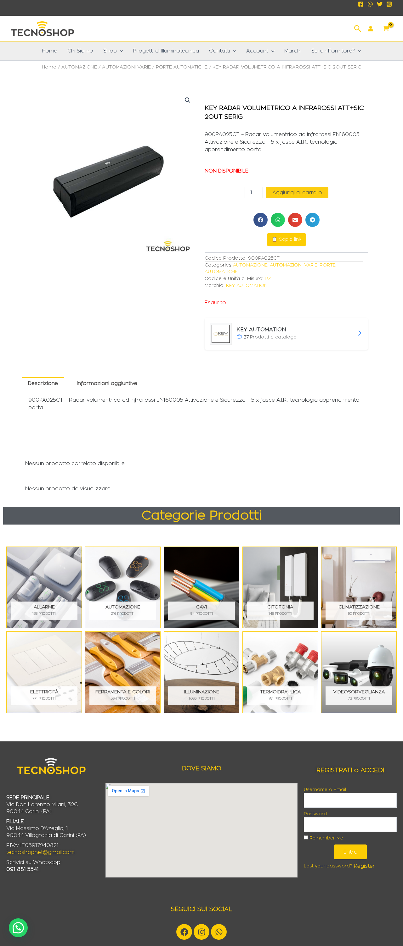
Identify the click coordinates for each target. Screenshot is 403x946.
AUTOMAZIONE (79, 67)
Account (257, 50)
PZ (268, 278)
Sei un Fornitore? (333, 50)
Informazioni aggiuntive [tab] (107, 383)
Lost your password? (328, 866)
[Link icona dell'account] (370, 28)
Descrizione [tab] (43, 383)
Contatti (219, 50)
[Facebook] (361, 4)
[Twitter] (380, 4)
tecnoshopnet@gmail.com (40, 852)
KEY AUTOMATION (247, 285)
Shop (110, 50)
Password (315, 814)
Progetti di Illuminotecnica (166, 50)
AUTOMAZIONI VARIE (126, 67)
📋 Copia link (286, 239)
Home (49, 50)
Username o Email (325, 790)
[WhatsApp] (370, 4)
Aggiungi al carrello (297, 192)
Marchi (292, 50)
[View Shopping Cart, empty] (386, 28)
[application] (120, 50)
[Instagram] (389, 4)
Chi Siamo (80, 50)
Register (364, 866)
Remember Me (325, 838)
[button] (358, 28)
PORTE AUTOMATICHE (181, 67)
